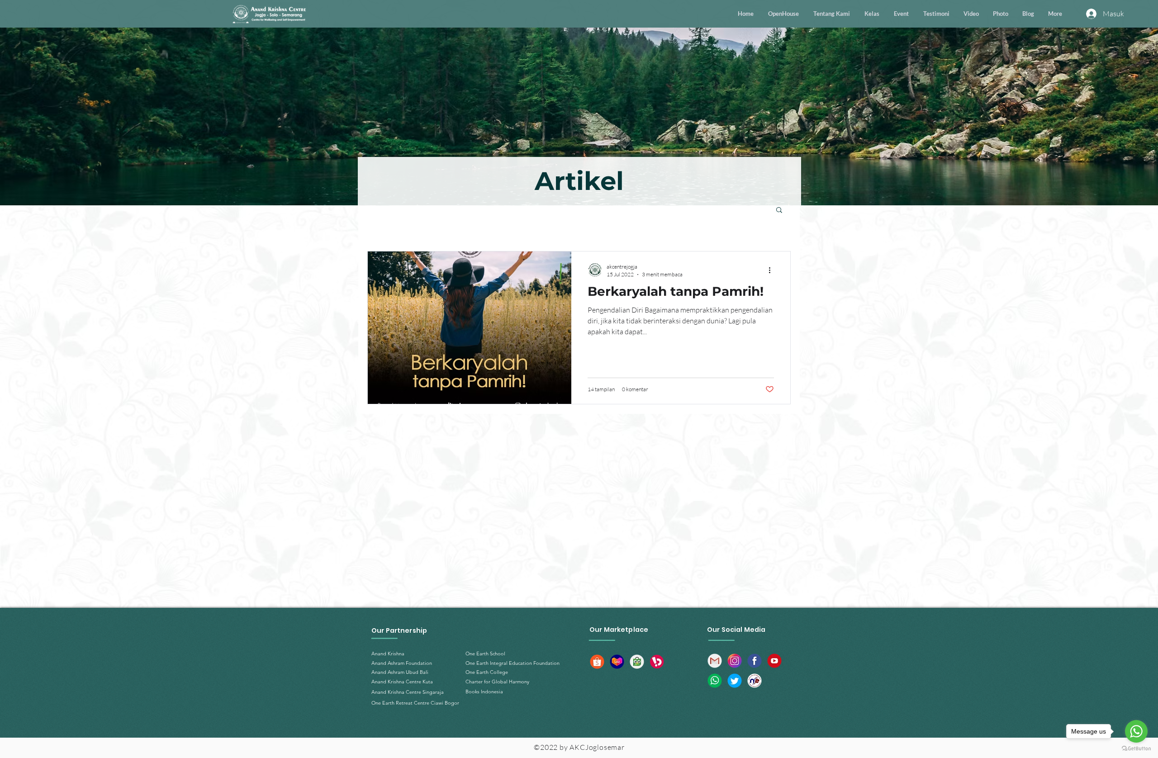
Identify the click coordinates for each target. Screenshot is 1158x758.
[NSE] (754, 680)
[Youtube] (774, 660)
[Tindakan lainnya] (772, 270)
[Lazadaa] (617, 661)
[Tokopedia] (637, 661)
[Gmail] (714, 660)
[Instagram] (734, 660)
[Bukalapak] (656, 661)
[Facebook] (754, 660)
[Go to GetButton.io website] (1136, 749)
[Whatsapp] (714, 680)
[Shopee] (597, 661)
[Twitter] (734, 680)
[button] (779, 210)
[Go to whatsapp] (1136, 731)
